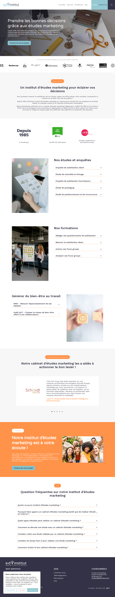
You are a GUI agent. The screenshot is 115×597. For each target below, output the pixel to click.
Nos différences (79, 4)
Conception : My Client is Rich (96, 588)
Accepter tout (33, 590)
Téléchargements (60, 575)
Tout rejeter (21, 590)
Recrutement (58, 578)
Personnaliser (11, 590)
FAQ (55, 581)
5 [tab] (62, 411)
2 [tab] (54, 411)
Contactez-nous (60, 572)
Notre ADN (70, 4)
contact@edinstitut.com (100, 578)
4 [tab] (59, 411)
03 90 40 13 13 (103, 4)
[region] (21, 583)
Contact (94, 4)
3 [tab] (57, 411)
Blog (86, 4)
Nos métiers (62, 4)
